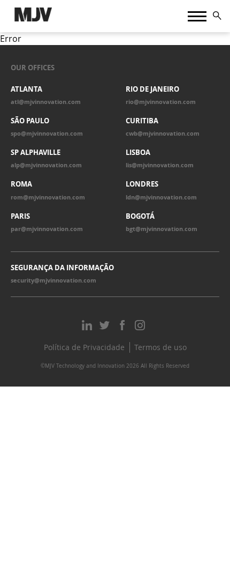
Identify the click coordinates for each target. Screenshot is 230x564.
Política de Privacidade (84, 347)
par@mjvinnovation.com (47, 229)
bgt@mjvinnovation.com (161, 229)
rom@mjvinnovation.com (48, 197)
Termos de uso (160, 347)
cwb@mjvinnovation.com (163, 133)
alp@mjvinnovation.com (46, 165)
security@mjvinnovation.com (53, 280)
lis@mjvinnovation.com (160, 165)
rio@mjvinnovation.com (161, 102)
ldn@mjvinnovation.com (161, 197)
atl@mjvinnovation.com (46, 102)
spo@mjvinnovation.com (47, 133)
